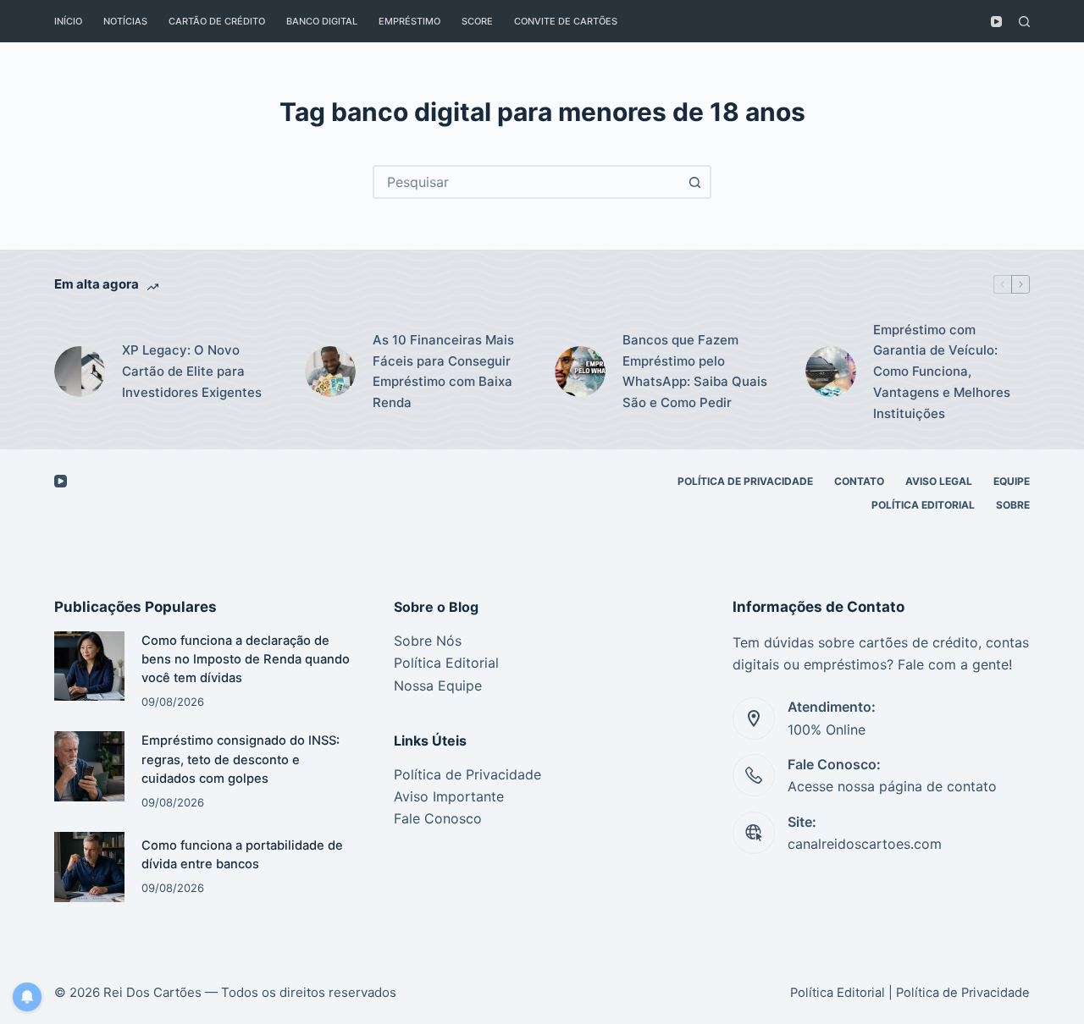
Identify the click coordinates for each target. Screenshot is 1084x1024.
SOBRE (1013, 504)
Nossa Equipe (438, 685)
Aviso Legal (938, 481)
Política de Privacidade (467, 774)
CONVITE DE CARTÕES (565, 21)
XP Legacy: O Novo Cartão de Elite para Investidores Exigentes (192, 371)
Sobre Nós (428, 640)
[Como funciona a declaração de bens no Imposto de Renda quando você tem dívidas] (89, 666)
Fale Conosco (438, 818)
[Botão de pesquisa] (694, 182)
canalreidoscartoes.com (865, 843)
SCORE (477, 21)
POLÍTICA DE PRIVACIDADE (745, 481)
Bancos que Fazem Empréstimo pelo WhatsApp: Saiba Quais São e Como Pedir (694, 371)
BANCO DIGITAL (321, 21)
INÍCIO (68, 21)
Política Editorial (923, 504)
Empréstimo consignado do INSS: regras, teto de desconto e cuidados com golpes (240, 759)
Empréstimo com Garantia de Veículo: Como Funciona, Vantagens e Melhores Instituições (941, 371)
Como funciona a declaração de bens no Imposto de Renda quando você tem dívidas (245, 659)
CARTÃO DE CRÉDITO (217, 21)
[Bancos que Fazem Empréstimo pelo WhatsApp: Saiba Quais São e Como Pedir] (580, 371)
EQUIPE (1011, 481)
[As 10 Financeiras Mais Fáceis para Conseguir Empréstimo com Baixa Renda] (330, 371)
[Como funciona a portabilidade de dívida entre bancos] (89, 867)
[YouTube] (996, 21)
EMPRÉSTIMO (409, 21)
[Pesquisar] (1024, 21)
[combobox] (526, 182)
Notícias (125, 21)
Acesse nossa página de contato (892, 786)
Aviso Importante (449, 796)
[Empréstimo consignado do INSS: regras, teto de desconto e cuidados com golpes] (89, 766)
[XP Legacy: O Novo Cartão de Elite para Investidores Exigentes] (79, 371)
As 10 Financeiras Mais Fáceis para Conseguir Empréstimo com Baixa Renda (443, 371)
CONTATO (859, 481)
